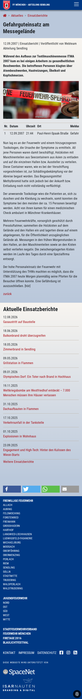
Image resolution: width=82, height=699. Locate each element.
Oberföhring (11, 550)
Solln (7, 571)
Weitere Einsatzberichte (18, 462)
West (6, 615)
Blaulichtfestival (15, 642)
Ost (5, 606)
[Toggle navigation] (76, 4)
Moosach (9, 546)
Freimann (9, 521)
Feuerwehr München (17, 633)
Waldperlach (11, 584)
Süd (5, 611)
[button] (12, 489)
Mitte (6, 619)
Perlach (8, 559)
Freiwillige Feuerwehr (18, 501)
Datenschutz (46, 653)
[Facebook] (61, 653)
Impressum (26, 653)
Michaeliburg (12, 542)
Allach (7, 505)
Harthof (8, 530)
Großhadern (11, 525)
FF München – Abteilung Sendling (31, 4)
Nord (6, 602)
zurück (7, 294)
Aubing (7, 509)
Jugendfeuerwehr (15, 598)
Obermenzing (11, 555)
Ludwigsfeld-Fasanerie (17, 538)
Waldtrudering (13, 588)
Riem (6, 563)
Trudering (9, 580)
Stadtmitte (10, 575)
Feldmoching (11, 513)
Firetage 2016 (12, 638)
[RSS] (75, 653)
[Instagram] (68, 653)
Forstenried (11, 517)
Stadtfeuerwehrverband (20, 629)
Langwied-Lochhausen (17, 534)
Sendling (9, 567)
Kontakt (9, 653)
